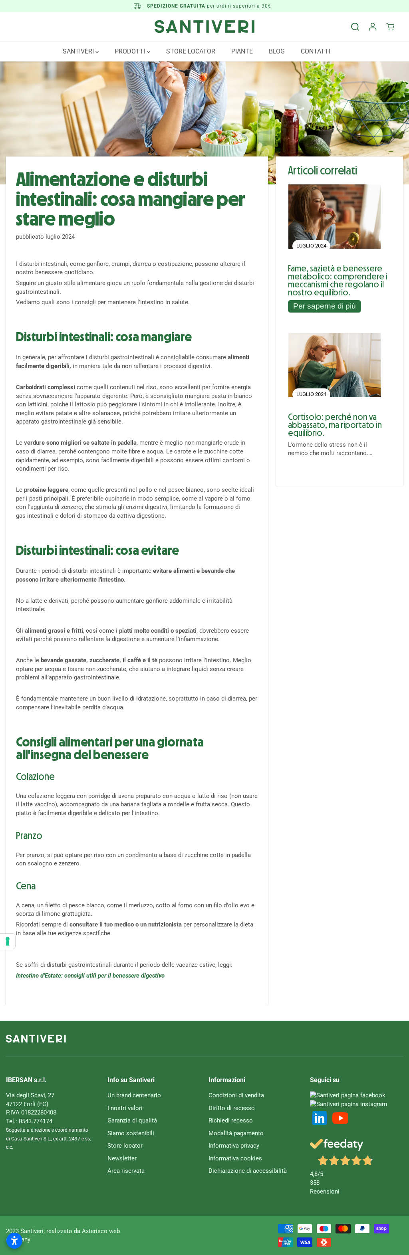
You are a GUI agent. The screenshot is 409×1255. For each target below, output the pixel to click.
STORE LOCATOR (190, 51)
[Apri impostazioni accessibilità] (14, 1241)
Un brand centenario (134, 1095)
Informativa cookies (235, 1158)
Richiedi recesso (230, 1120)
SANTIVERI (79, 51)
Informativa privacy (233, 1145)
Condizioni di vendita (236, 1095)
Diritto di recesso (231, 1108)
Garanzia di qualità (132, 1120)
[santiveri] (204, 26)
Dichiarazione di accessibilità (247, 1170)
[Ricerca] (355, 27)
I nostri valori (125, 1108)
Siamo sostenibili (130, 1133)
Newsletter (122, 1158)
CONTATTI (315, 51)
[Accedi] (372, 27)
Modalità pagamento (236, 1133)
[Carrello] (390, 27)
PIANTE (242, 51)
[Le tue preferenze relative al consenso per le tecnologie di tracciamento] (7, 941)
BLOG (277, 51)
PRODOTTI (131, 51)
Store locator (125, 1145)
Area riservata (126, 1170)
